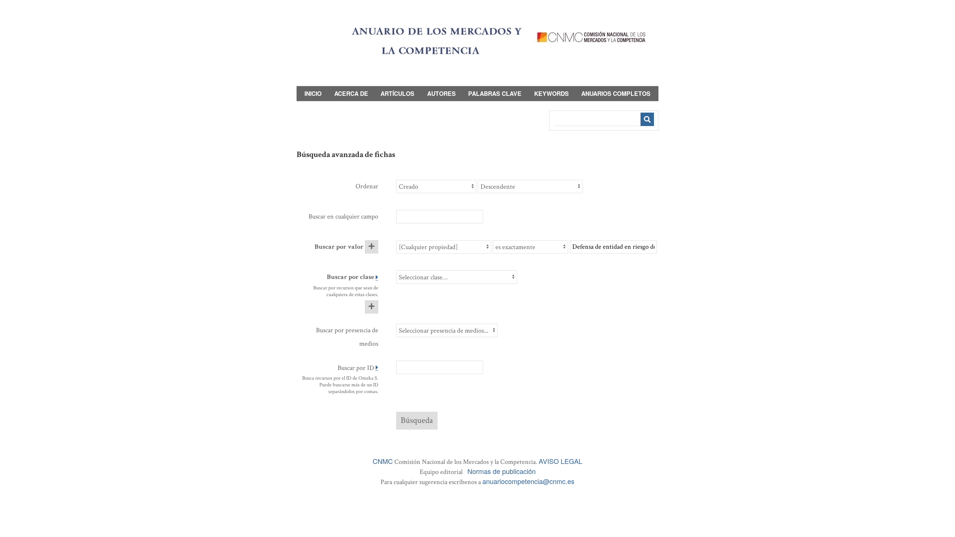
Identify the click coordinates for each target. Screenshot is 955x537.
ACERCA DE (351, 93)
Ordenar (367, 186)
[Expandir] (377, 277)
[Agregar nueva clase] (371, 307)
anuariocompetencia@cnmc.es (528, 481)
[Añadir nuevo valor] (371, 247)
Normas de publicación (501, 471)
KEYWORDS (551, 93)
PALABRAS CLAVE (495, 93)
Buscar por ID (356, 368)
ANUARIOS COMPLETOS (616, 93)
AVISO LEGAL (560, 461)
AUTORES (441, 93)
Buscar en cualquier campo (343, 216)
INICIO (313, 93)
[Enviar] (647, 119)
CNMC (383, 461)
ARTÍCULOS (397, 93)
